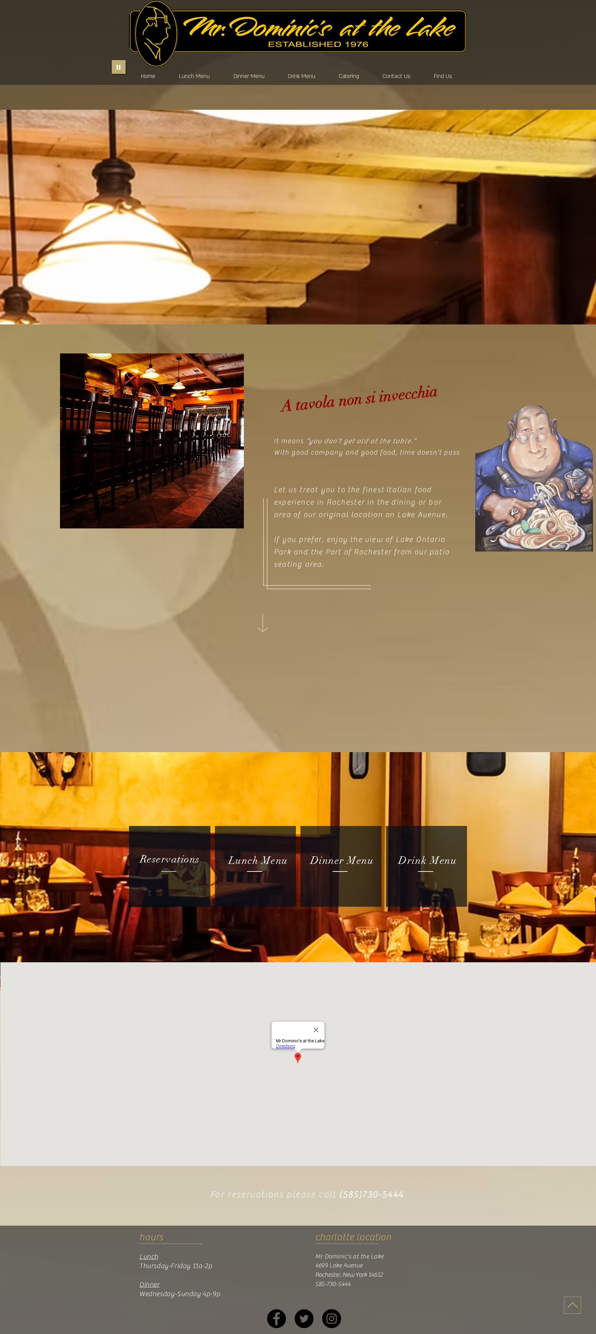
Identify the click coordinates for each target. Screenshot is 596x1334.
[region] (169, 866)
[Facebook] (276, 1318)
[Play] (119, 67)
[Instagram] (331, 1318)
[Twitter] (304, 1318)
